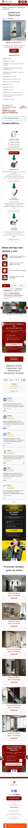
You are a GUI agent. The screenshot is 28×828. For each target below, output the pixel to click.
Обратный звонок (14, 798)
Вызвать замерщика (14, 181)
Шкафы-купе (12, 7)
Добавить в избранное (14, 810)
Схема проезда (14, 807)
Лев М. (8, 433)
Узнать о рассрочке (14, 211)
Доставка (14, 285)
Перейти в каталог (14, 239)
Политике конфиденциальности (15, 767)
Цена (4, 285)
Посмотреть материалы (14, 359)
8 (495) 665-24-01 (15, 144)
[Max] (15, 560)
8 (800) (14, 794)
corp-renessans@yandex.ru (14, 801)
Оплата (21, 285)
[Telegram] (13, 560)
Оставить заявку (14, 152)
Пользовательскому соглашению (11, 768)
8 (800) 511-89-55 (15, 142)
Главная (4, 7)
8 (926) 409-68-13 (15, 147)
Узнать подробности (23, 107)
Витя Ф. (9, 485)
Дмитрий (9, 415)
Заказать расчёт (14, 51)
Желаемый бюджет (15, 339)
